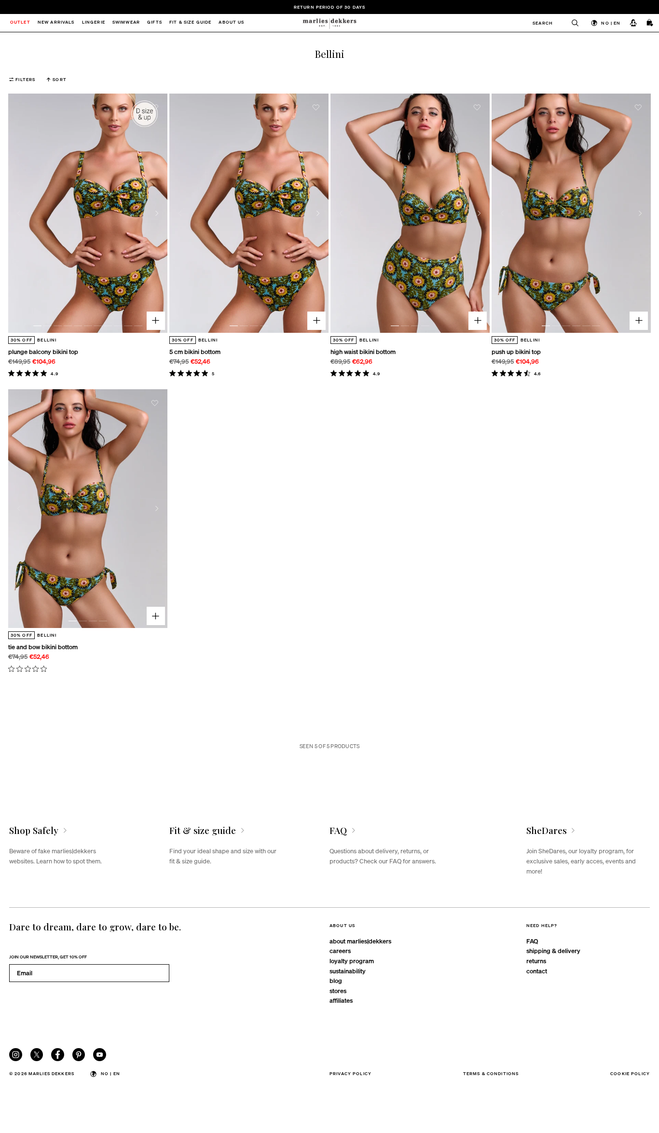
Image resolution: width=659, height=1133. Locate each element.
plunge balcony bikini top (43, 351)
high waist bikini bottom (363, 351)
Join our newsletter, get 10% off (48, 956)
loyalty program (352, 960)
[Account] (633, 22)
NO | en (610, 23)
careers (340, 950)
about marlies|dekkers (360, 941)
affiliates (341, 1000)
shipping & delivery (553, 950)
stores (338, 990)
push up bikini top (516, 351)
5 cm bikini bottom (194, 351)
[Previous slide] (18, 213)
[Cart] (650, 22)
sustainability (348, 971)
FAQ (532, 941)
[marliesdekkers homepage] (329, 23)
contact (536, 971)
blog (336, 980)
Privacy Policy (350, 1073)
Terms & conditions (491, 1073)
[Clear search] (571, 23)
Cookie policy (630, 1073)
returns (536, 960)
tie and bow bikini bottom (43, 646)
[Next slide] (157, 213)
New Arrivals (56, 23)
